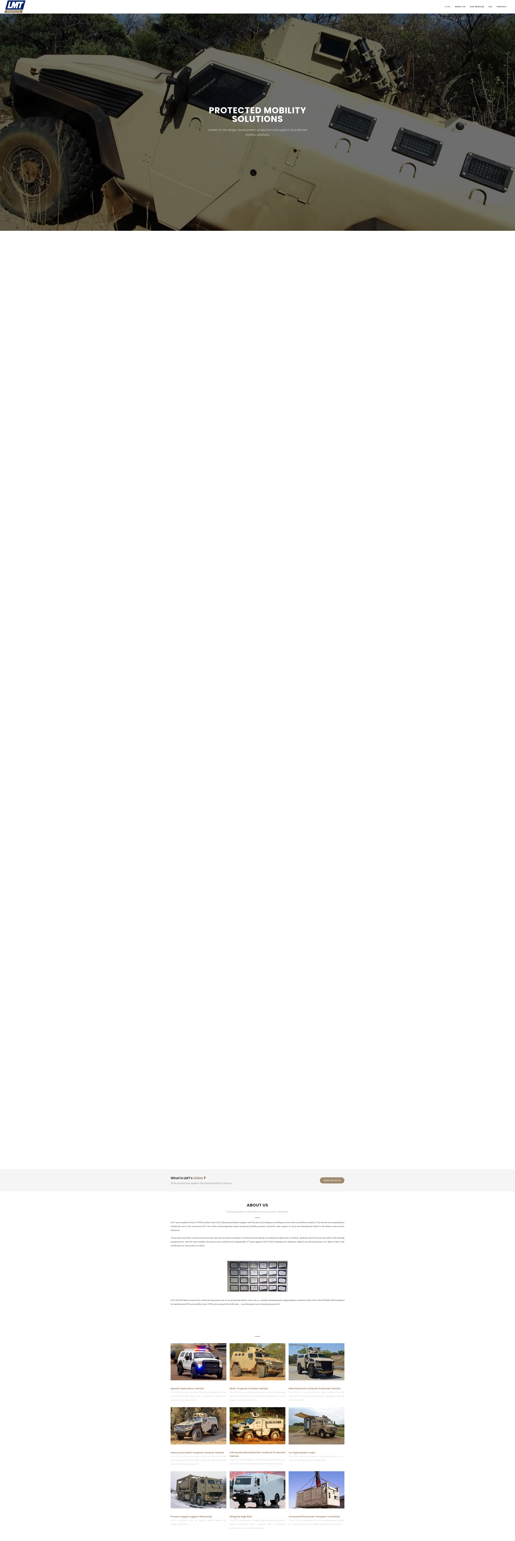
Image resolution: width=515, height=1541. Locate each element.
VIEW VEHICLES (332, 1180)
